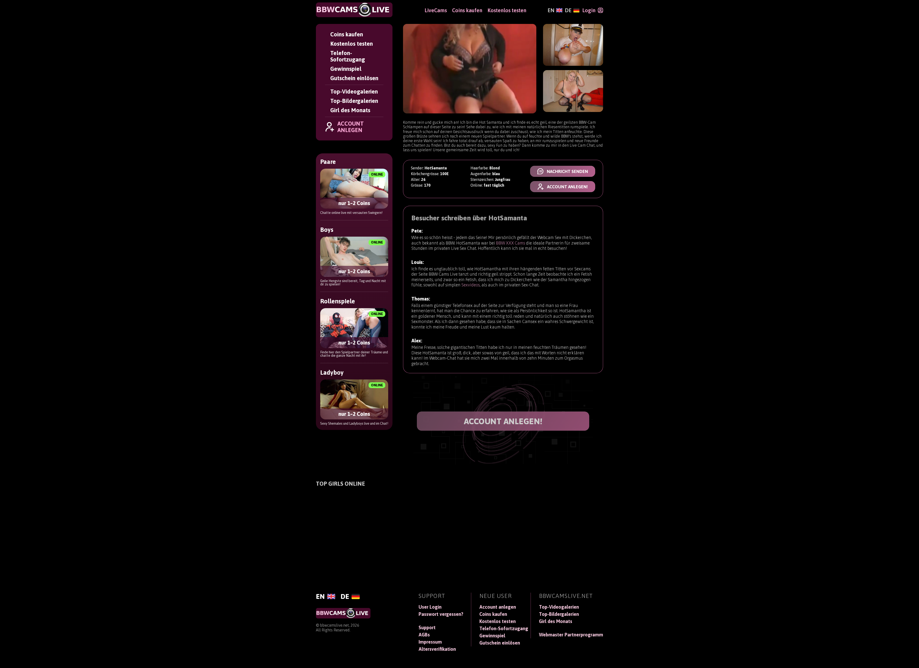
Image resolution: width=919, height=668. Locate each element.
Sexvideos (470, 284)
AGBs (424, 635)
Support (427, 627)
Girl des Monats (350, 110)
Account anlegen (497, 607)
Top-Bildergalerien (354, 101)
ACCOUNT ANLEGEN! (503, 421)
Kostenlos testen (351, 43)
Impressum (430, 642)
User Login (430, 607)
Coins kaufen (346, 34)
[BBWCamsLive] (354, 9)
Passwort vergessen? (441, 614)
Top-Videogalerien (354, 91)
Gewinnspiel (345, 69)
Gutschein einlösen (354, 78)
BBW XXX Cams (510, 242)
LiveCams (436, 10)
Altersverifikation (437, 649)
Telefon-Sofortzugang (347, 56)
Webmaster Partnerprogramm (571, 635)
